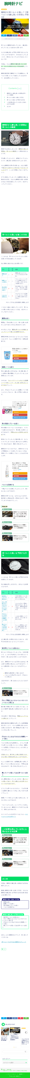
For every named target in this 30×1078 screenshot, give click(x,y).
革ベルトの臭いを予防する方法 (16, 100)
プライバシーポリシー (11, 1074)
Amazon (16, 355)
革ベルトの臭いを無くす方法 (15, 97)
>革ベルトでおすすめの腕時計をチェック (13, 942)
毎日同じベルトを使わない (4, 597)
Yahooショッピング (19, 361)
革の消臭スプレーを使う (4, 288)
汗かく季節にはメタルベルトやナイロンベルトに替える (4, 606)
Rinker (19, 351)
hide (19, 88)
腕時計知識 (4, 9)
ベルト (4, 949)
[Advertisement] (15, 205)
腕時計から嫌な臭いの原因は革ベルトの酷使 (16, 94)
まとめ (9, 106)
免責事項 (21, 1074)
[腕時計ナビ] (15, 5)
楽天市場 (16, 358)
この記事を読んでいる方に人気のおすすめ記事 (16, 103)
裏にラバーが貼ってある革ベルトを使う (4, 627)
